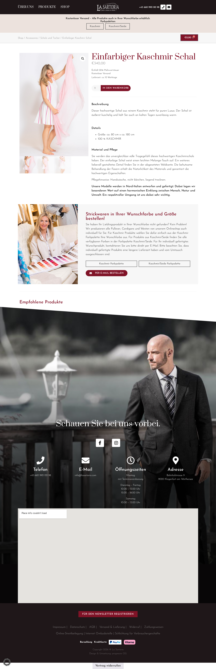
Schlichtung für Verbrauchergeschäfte (137, 633)
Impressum (59, 627)
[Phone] (163, 7)
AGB (92, 627)
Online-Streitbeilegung (69, 633)
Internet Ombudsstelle (99, 633)
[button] (83, 58)
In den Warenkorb (116, 88)
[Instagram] (116, 443)
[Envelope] (168, 7)
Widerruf (134, 627)
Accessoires (32, 38)
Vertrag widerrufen (108, 665)
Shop (65, 7)
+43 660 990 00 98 (40, 475)
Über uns (26, 7)
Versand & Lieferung (112, 627)
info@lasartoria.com (85, 475)
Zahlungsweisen (153, 627)
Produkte (47, 7)
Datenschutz (77, 627)
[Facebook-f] (100, 443)
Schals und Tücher (50, 38)
